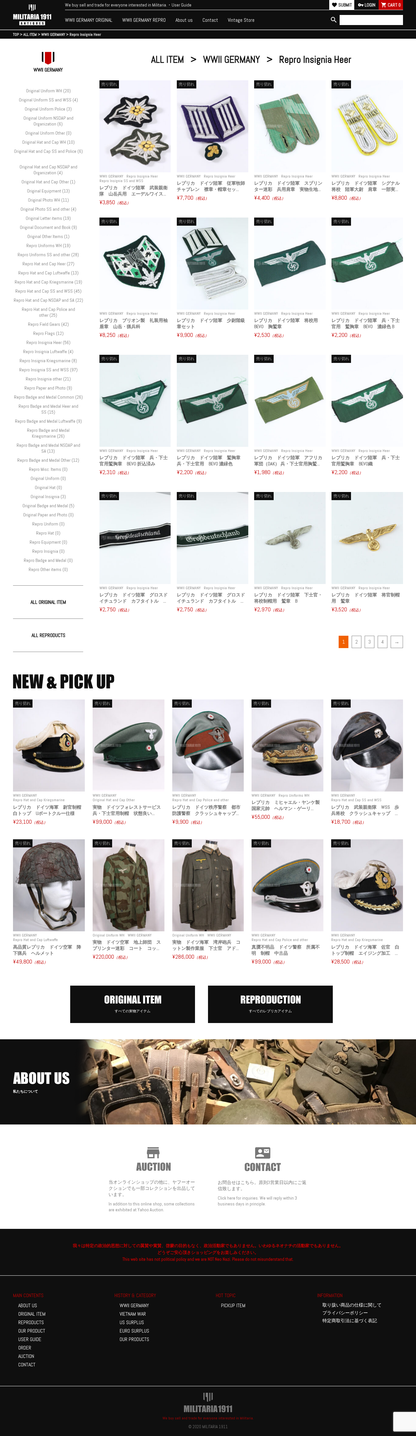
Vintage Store (241, 20)
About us (184, 20)
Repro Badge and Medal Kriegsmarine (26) (48, 433)
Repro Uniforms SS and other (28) (48, 255)
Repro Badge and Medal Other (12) (48, 460)
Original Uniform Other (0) (48, 133)
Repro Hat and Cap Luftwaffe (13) (48, 273)
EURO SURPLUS (134, 1330)
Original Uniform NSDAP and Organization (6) (48, 121)
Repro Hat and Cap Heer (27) (48, 264)
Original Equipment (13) (48, 191)
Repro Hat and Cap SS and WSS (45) (48, 291)
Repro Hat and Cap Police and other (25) (48, 312)
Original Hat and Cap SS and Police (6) (48, 151)
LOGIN (366, 5)
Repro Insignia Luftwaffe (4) (48, 351)
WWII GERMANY (231, 59)
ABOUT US (27, 1305)
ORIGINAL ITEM (32, 1313)
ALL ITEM (167, 59)
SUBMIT (342, 5)
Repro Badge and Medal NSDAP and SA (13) (48, 448)
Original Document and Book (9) (48, 227)
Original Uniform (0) (48, 478)
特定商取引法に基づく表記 (349, 1320)
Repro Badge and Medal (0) (48, 560)
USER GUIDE (29, 1339)
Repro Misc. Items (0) (48, 469)
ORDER (24, 1347)
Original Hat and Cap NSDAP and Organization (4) (48, 170)
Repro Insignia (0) (48, 551)
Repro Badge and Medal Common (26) (48, 397)
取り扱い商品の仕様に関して (352, 1305)
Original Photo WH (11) (48, 200)
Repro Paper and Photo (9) (48, 388)
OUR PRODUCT (31, 1330)
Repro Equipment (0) (48, 542)
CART (391, 5)
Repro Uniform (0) (48, 524)
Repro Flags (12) (48, 333)
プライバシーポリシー (345, 1313)
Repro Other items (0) (48, 569)
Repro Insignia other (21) (48, 379)
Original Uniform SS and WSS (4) (48, 100)
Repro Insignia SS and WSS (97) (48, 370)
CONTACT (26, 1364)
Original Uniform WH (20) (48, 91)
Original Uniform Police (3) (48, 109)
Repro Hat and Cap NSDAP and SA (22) (48, 300)
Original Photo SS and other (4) (48, 209)
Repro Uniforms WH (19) (48, 245)
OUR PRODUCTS (134, 1339)
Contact (210, 20)
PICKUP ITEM (233, 1305)
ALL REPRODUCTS (48, 635)
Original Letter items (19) (48, 218)
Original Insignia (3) (48, 496)
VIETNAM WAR (133, 1313)
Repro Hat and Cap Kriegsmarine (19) (48, 282)
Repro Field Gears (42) (48, 324)
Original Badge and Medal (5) (48, 506)
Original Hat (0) (48, 487)
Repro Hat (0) (48, 533)
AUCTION (26, 1356)
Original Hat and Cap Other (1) (48, 182)
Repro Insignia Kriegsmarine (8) (48, 361)
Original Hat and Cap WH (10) (48, 142)
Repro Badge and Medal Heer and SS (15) (48, 409)
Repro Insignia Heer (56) (48, 342)
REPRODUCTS (31, 1322)
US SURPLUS (132, 1322)
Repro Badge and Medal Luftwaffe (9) (48, 421)
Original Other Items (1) (48, 236)
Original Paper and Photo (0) (48, 515)
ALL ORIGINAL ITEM (48, 602)
